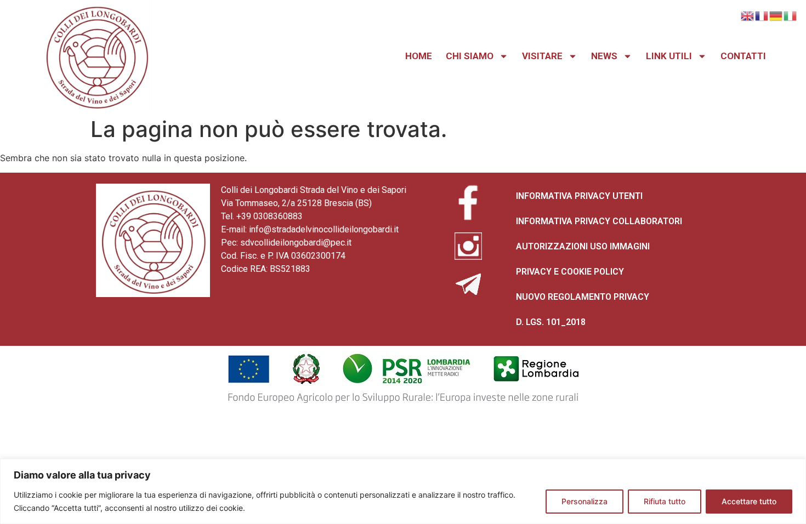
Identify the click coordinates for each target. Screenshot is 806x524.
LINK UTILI (669, 55)
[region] (403, 491)
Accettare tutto (749, 501)
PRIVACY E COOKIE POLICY (570, 271)
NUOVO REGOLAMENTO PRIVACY (582, 297)
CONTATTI (743, 55)
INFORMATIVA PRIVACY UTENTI (579, 196)
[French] (762, 14)
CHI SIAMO (469, 55)
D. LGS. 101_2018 (551, 322)
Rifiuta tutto (664, 501)
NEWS (604, 55)
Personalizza (584, 501)
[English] (748, 14)
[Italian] (791, 14)
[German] (776, 14)
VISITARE (542, 55)
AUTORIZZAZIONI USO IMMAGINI (583, 246)
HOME (418, 55)
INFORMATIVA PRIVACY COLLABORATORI (599, 221)
